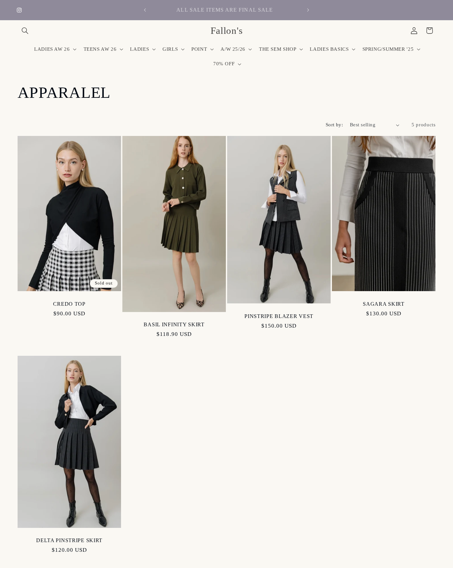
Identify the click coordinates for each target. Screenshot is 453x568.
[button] (25, 30)
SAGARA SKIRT (384, 304)
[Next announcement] (308, 10)
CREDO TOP (69, 304)
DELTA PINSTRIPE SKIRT (69, 540)
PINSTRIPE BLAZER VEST (278, 316)
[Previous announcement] (145, 10)
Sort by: (334, 124)
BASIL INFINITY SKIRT (174, 324)
